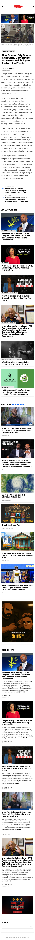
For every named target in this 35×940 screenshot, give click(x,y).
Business (5, 231)
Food (12, 387)
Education (13, 293)
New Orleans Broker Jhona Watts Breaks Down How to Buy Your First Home (16, 298)
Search (31, 927)
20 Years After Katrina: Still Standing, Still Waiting (13, 496)
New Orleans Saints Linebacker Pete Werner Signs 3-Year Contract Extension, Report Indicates (17, 587)
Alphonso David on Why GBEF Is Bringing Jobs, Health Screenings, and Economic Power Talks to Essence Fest (9, 19)
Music (19, 359)
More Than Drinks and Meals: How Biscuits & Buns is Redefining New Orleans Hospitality (16, 430)
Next (34, 18)
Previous (1, 18)
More (23, 692)
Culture (12, 231)
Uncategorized (18, 404)
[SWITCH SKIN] (33, 6)
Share (3, 26)
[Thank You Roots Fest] (17, 513)
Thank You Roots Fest (11, 525)
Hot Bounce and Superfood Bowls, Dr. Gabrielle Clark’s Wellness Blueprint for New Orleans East (16, 392)
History (12, 359)
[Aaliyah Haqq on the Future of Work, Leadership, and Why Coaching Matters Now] (17, 254)
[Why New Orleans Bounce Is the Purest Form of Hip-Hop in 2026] (17, 350)
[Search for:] (17, 927)
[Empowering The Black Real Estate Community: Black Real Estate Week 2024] (17, 541)
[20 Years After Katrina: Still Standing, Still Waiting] (17, 483)
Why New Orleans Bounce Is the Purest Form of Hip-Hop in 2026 (15, 363)
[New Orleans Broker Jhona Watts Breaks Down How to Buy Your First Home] (17, 284)
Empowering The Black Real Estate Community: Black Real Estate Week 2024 (17, 555)
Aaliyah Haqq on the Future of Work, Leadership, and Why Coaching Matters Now (26, 20)
